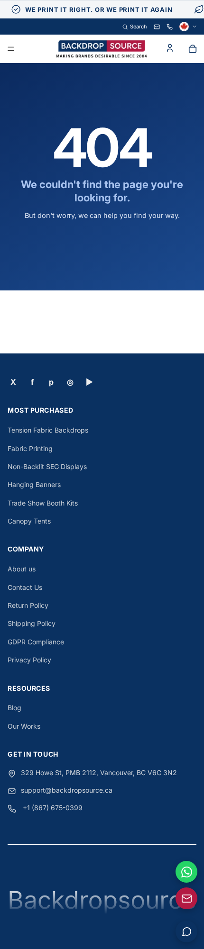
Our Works (24, 726)
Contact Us (25, 587)
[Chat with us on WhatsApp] (186, 872)
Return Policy (28, 605)
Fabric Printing (30, 448)
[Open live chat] (186, 931)
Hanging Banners (34, 484)
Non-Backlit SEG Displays (47, 466)
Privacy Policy (29, 660)
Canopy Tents (29, 521)
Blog (14, 708)
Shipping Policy (32, 623)
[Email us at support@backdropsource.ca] (186, 898)
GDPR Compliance (36, 642)
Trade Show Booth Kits (43, 503)
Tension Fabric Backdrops (48, 430)
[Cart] (192, 48)
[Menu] (11, 49)
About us (22, 569)
